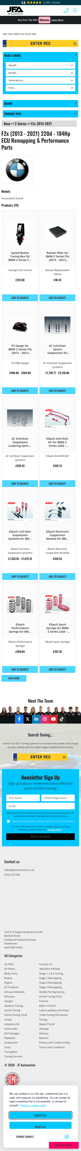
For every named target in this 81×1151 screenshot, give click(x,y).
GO (74, 43)
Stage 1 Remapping (50, 978)
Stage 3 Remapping (50, 987)
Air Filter (9, 964)
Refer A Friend (47, 1005)
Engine (8, 982)
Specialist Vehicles (49, 969)
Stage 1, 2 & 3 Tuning (51, 973)
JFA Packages (11, 1033)
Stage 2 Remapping (50, 982)
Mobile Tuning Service (52, 992)
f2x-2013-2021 (41, 123)
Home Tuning (12, 1010)
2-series (20, 123)
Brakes (8, 978)
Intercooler (10, 1028)
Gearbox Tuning (13, 1005)
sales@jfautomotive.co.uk (19, 870)
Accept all (40, 1115)
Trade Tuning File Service (53, 1015)
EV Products (11, 987)
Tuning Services (13, 1056)
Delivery (44, 1033)
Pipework (9, 1038)
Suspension (11, 1042)
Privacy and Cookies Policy (54, 1042)
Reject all (40, 1127)
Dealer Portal (46, 1024)
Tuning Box (10, 1052)
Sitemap (44, 1028)
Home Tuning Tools (15, 1015)
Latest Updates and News (54, 1010)
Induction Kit (11, 1024)
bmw (7, 123)
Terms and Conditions (52, 1047)
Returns (43, 1038)
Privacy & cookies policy (33, 1105)
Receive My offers (40, 836)
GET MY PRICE (64, 1145)
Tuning (43, 1019)
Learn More (57, 19)
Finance (43, 1001)
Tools (7, 1047)
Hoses (8, 1019)
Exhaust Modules (14, 992)
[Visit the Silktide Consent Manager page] (67, 1137)
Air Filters (9, 969)
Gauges (8, 1001)
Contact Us (45, 964)
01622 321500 (12, 874)
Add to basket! (20, 298)
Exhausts (9, 996)
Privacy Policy (55, 829)
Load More (14, 678)
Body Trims (10, 973)
